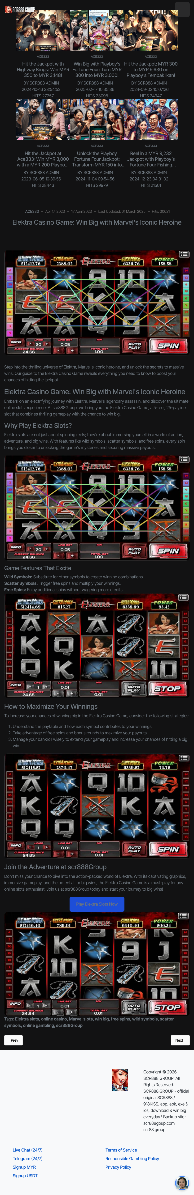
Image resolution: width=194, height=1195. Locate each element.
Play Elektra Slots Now (97, 904)
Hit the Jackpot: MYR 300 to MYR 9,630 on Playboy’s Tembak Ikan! (151, 69)
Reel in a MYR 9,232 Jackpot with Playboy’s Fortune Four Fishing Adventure (151, 162)
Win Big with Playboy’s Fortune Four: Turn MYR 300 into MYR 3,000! (97, 69)
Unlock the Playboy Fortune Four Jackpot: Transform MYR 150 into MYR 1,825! (97, 162)
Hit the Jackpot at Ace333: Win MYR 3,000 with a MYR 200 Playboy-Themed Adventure (43, 162)
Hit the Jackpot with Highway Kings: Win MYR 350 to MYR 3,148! (43, 69)
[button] (182, 9)
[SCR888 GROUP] (20, 9)
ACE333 (43, 57)
